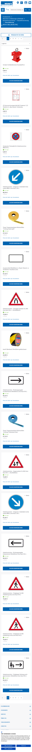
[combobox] (17, 10)
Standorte (4, 710)
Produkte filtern (17, 35)
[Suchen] (29, 10)
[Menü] (3, 10)
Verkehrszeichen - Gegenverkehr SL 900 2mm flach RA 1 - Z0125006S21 (15, 472)
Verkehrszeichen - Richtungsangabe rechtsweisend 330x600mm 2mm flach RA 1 (15, 390)
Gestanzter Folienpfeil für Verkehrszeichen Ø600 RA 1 (14, 146)
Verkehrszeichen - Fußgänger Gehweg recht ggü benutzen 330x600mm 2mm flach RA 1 (15, 675)
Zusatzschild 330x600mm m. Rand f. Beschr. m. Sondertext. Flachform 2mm (16, 268)
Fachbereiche (5, 706)
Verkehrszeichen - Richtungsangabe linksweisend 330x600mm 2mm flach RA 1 (14, 553)
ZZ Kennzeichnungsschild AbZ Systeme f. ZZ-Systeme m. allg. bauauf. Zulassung (15, 106)
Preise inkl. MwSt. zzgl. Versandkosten (11, 75)
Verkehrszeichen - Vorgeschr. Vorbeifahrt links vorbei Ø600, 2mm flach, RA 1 (15, 187)
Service (3, 714)
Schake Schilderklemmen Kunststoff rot (13, 65)
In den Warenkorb (16, 80)
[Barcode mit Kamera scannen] (26, 10)
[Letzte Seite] (21, 38)
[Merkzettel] (22, 2)
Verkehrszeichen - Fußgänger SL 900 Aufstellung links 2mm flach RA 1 (13, 594)
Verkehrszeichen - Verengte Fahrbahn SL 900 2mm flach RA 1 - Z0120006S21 (15, 309)
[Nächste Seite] (18, 38)
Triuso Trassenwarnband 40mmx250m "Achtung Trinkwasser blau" (13, 431)
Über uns (3, 718)
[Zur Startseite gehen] (7, 3)
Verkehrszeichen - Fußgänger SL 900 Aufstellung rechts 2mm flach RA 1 (13, 634)
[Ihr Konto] (26, 2)
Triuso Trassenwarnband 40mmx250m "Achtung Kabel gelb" (13, 228)
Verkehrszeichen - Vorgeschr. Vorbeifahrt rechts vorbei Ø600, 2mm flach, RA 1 (16, 512)
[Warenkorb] (29, 2)
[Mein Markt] (18, 2)
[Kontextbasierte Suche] (7, 9)
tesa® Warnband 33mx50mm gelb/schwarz (14, 349)
